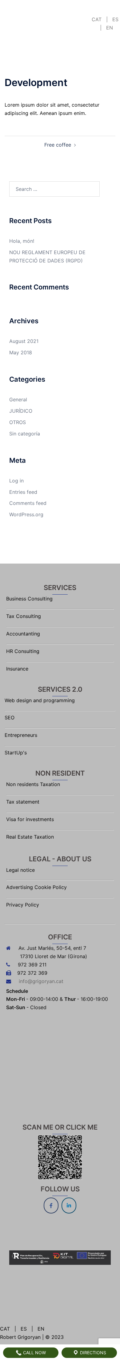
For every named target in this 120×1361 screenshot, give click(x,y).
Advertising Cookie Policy (36, 887)
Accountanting (23, 634)
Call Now (34, 1352)
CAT (97, 19)
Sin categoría (24, 434)
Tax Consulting (23, 616)
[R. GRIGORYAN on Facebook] (51, 1205)
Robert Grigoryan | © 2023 (32, 1337)
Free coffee (57, 145)
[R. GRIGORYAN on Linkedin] (69, 1205)
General (18, 399)
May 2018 (20, 352)
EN (109, 28)
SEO (9, 717)
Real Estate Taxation (30, 837)
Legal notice (20, 870)
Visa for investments (30, 819)
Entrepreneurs (21, 735)
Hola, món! (21, 241)
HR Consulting (22, 651)
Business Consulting (29, 599)
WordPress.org (26, 514)
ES (114, 19)
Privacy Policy (22, 905)
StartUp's (16, 752)
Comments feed (27, 503)
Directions (92, 1352)
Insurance (17, 669)
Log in (16, 481)
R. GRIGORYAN (27, 10)
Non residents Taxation (33, 784)
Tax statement (22, 802)
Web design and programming (40, 700)
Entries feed (23, 492)
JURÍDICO (20, 411)
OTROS (17, 422)
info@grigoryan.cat (41, 981)
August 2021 (23, 341)
